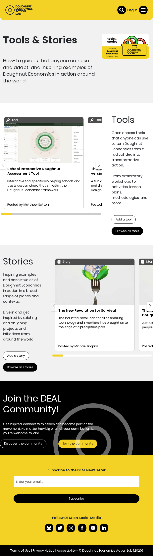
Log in (132, 10)
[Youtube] (93, 528)
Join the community (77, 443)
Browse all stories (20, 367)
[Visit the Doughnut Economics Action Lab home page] (18, 10)
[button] (99, 164)
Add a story (16, 355)
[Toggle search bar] (121, 10)
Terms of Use (20, 550)
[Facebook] (82, 528)
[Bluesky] (49, 528)
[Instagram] (71, 528)
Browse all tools (127, 231)
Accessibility (66, 550)
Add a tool (123, 219)
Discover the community (23, 443)
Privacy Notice (44, 550)
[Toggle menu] (143, 10)
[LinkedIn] (104, 528)
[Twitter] (60, 528)
